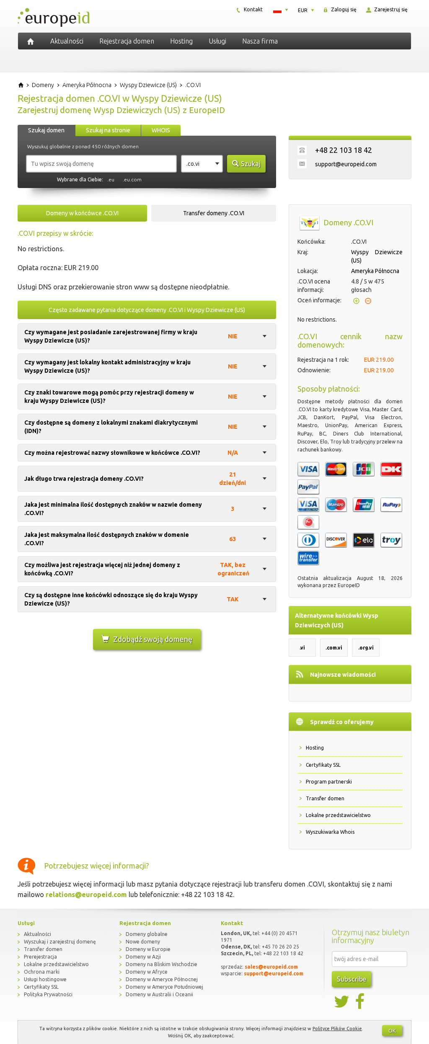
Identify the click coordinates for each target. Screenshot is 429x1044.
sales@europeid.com (271, 966)
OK (392, 1031)
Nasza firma (260, 41)
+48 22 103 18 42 (343, 150)
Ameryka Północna (375, 271)
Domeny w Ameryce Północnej (162, 979)
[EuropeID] (30, 41)
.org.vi (366, 647)
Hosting (181, 41)
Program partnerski (329, 781)
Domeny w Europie (148, 949)
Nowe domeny (143, 941)
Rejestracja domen (126, 41)
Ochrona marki (41, 971)
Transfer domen (325, 798)
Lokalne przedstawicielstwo (338, 815)
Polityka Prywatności (48, 994)
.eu (110, 179)
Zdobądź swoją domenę (152, 639)
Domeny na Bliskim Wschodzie (161, 964)
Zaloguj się (343, 9)
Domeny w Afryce (147, 971)
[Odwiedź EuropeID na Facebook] (361, 1001)
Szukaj (251, 164)
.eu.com (132, 179)
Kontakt (253, 9)
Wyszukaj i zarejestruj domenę (60, 941)
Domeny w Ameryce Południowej (164, 987)
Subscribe (351, 979)
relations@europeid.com (86, 894)
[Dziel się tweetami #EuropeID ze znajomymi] (342, 1001)
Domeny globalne (147, 934)
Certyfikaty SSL (323, 765)
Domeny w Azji (143, 956)
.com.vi (334, 647)
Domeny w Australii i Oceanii (159, 994)
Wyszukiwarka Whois (330, 832)
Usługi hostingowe (45, 979)
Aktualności (66, 41)
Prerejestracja (40, 956)
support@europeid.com (346, 164)
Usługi (217, 41)
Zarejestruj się (390, 9)
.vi (302, 647)
